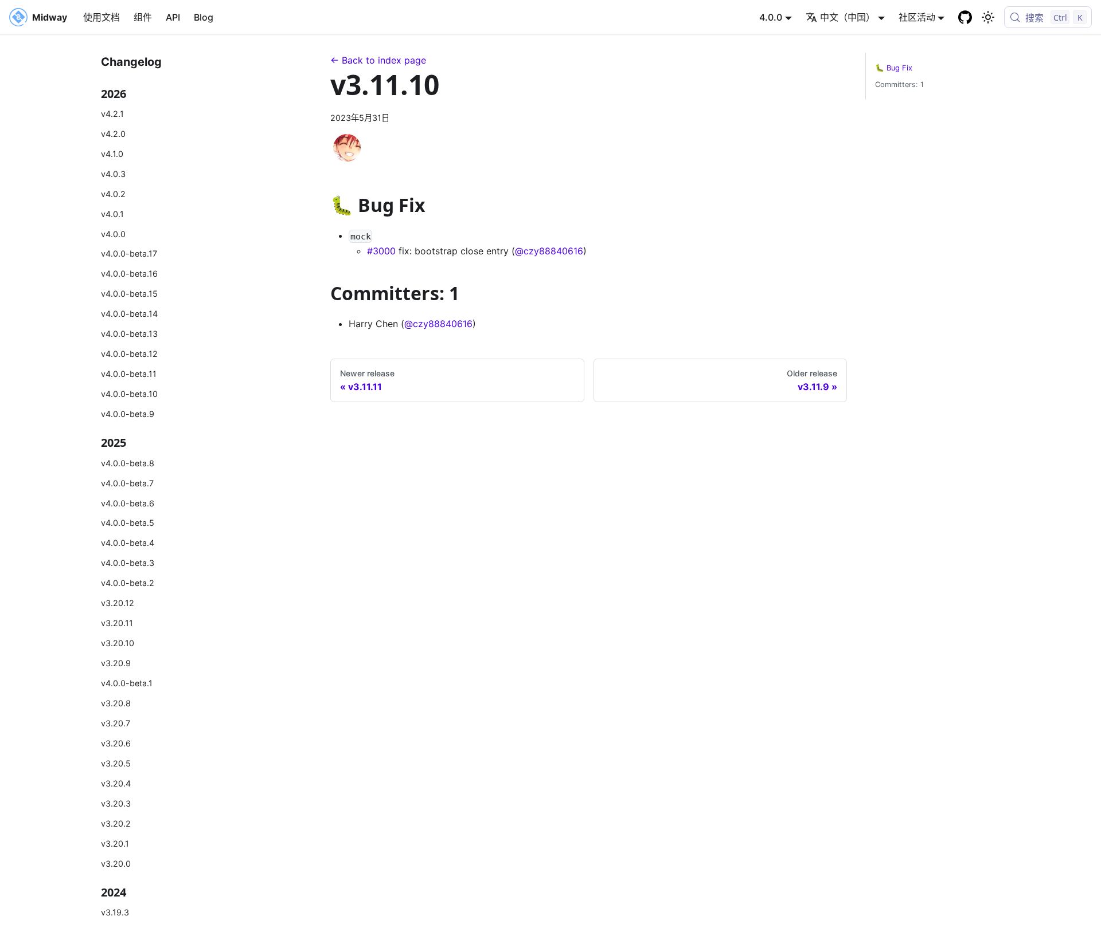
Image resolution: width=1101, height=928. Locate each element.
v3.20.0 (116, 863)
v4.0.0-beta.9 (127, 414)
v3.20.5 (116, 763)
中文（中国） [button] (847, 17)
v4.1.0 (112, 154)
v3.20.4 (116, 783)
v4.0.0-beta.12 (129, 354)
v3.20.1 (115, 843)
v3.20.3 (116, 803)
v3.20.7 (115, 723)
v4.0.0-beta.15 (129, 293)
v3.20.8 (116, 703)
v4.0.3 (113, 174)
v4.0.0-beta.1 (127, 683)
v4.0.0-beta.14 (129, 313)
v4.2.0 (113, 134)
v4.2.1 (112, 114)
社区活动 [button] (917, 17)
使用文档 (101, 17)
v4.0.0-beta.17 (129, 253)
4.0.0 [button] (770, 17)
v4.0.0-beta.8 (127, 463)
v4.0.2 (113, 194)
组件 (143, 17)
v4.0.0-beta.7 (127, 483)
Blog (203, 17)
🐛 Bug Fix (893, 68)
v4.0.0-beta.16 (129, 273)
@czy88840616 (549, 251)
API (173, 17)
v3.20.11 (117, 623)
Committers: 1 (899, 84)
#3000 (381, 251)
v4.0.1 (112, 214)
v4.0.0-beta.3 (127, 563)
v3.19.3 (115, 912)
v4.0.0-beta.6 (127, 503)
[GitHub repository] (965, 17)
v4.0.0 (113, 234)
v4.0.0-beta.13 (129, 334)
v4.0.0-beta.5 (127, 523)
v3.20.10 (117, 643)
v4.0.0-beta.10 (129, 394)
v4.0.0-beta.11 (129, 374)
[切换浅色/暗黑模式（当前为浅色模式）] (988, 17)
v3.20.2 (116, 823)
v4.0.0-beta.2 (127, 583)
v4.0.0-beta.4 (127, 543)
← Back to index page (378, 60)
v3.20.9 (116, 663)
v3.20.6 (116, 743)
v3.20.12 (117, 603)
